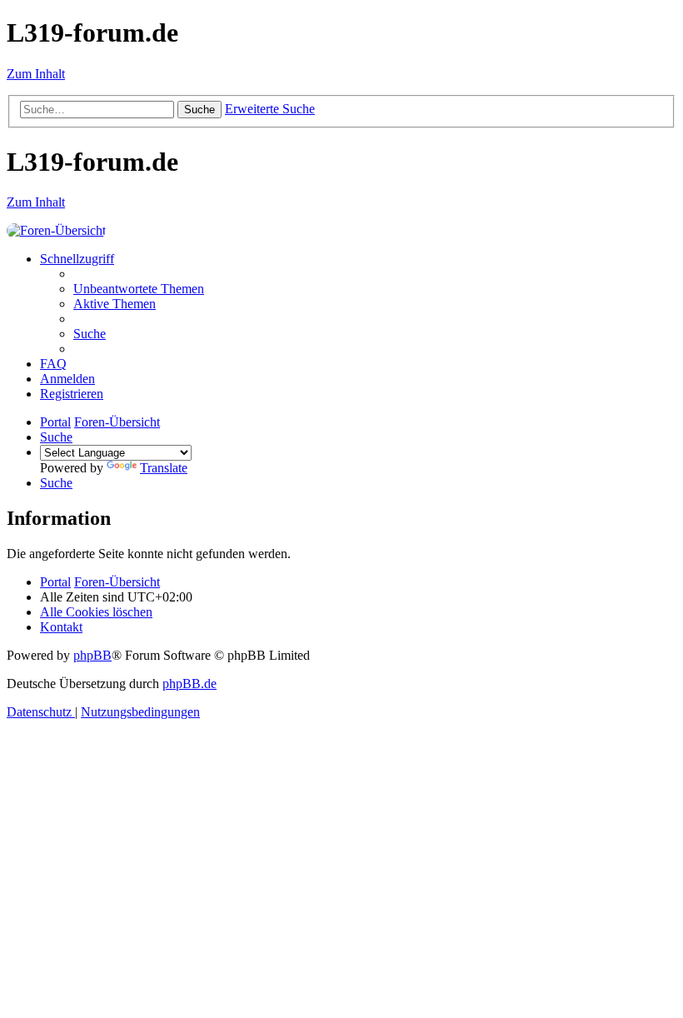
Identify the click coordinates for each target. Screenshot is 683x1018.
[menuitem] (138, 289)
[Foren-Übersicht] (56, 230)
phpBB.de (189, 683)
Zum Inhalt (36, 74)
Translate (163, 468)
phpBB (92, 655)
